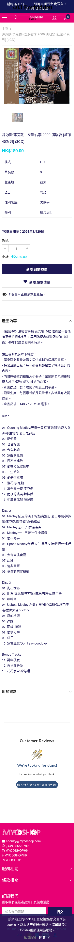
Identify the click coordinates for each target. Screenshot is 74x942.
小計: (5, 256)
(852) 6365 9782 (17, 845)
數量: (5, 240)
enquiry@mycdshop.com (23, 841)
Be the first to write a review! (37, 785)
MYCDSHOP (12, 860)
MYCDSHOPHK (17, 850)
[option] (37, 76)
